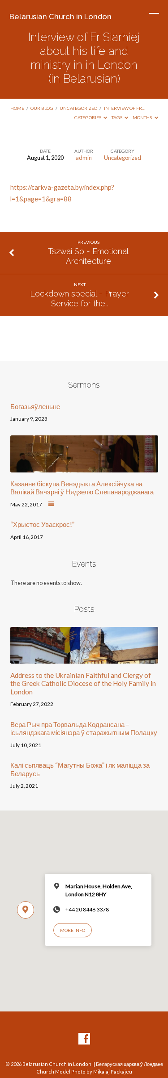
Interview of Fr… (124, 108)
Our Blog (41, 108)
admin (84, 157)
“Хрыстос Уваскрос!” (42, 524)
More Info (72, 930)
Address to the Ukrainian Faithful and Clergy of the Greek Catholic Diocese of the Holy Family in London (83, 683)
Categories (88, 117)
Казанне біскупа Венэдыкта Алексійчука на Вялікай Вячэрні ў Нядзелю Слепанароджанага (82, 488)
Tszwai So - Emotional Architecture (88, 256)
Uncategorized (78, 108)
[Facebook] (84, 1039)
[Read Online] (51, 504)
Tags (117, 117)
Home (17, 108)
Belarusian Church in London (60, 16)
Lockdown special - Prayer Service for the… (79, 298)
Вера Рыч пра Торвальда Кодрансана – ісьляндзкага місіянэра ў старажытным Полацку (83, 728)
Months (143, 117)
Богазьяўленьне (35, 406)
